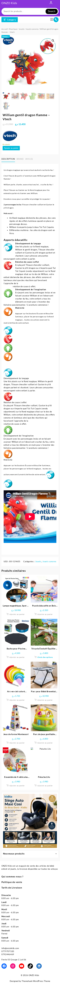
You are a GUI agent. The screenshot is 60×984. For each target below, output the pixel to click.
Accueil (4, 29)
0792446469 (7, 954)
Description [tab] (8, 159)
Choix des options (45, 657)
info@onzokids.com (10, 948)
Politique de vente (11, 882)
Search (51, 11)
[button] (53, 40)
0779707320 (7, 951)
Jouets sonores (32, 29)
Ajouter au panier (11, 148)
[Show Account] (51, 3)
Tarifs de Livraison (11, 887)
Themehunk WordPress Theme (36, 981)
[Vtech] (10, 135)
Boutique (13, 29)
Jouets (21, 29)
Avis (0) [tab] (29, 159)
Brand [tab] (20, 159)
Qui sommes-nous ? (12, 876)
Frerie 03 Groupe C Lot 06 (13, 959)
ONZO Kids (9, 3)
